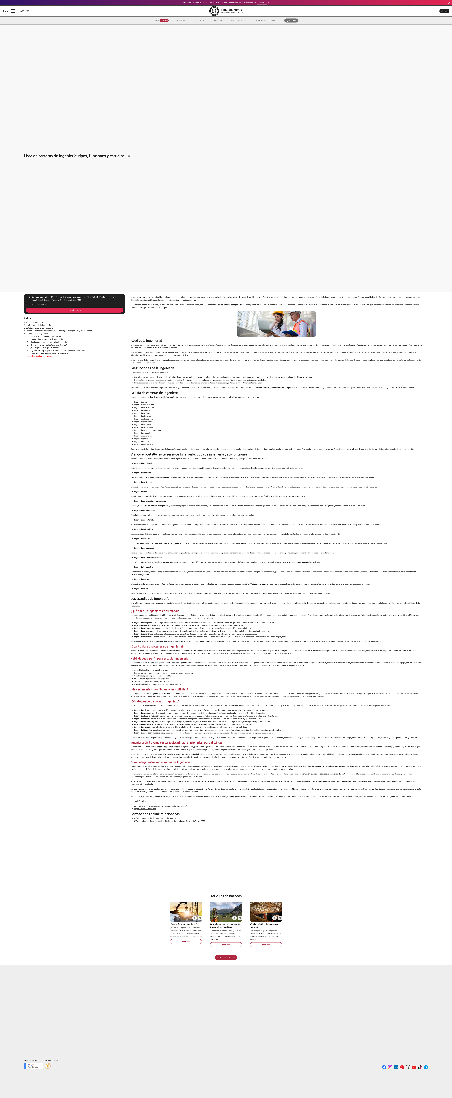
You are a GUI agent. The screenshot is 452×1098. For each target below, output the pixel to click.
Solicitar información (427, 11)
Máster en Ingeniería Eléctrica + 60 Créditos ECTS (155, 818)
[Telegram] (426, 1067)
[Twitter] (408, 1067)
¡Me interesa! (73, 310)
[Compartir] (194, 918)
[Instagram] (390, 1067)
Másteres (181, 20)
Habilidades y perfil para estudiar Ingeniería (47, 342)
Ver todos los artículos (226, 957)
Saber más (262, 3)
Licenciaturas (199, 20)
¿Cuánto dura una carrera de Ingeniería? (45, 339)
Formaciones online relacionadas (38, 356)
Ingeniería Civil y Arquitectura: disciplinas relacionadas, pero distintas (57, 350)
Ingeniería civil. (140, 402)
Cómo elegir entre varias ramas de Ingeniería (47, 353)
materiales (416, 345)
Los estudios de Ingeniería (36, 333)
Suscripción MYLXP (239, 20)
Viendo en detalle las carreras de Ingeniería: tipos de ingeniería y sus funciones (58, 331)
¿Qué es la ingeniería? (34, 322)
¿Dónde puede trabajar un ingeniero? (44, 348)
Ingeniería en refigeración (145, 809)
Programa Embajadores (265, 20)
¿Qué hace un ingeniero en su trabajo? (44, 336)
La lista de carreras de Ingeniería (38, 328)
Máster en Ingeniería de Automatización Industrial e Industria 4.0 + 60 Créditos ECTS (169, 821)
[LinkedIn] (396, 1067)
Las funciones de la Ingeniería (37, 325)
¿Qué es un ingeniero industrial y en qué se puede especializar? (160, 806)
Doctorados (217, 20)
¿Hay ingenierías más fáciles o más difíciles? (47, 345)
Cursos (161, 20)
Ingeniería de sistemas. (143, 427)
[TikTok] (420, 1067)
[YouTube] (414, 1067)
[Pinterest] (402, 1067)
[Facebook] (384, 1067)
